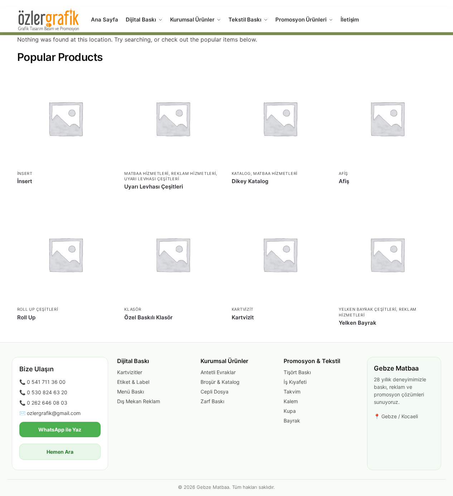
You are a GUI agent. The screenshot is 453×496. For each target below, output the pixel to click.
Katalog (241, 173)
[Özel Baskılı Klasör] (172, 254)
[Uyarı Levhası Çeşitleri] (172, 118)
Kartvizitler (129, 372)
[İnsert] (65, 118)
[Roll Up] (65, 254)
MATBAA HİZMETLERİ (146, 173)
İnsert (25, 173)
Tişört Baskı (297, 372)
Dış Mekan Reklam (138, 401)
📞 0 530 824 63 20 (43, 392)
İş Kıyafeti (295, 382)
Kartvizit (243, 309)
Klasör (132, 309)
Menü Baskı (130, 391)
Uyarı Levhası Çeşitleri (151, 178)
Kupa (290, 411)
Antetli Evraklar (218, 372)
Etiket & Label (133, 382)
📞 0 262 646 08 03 (43, 403)
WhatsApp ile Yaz (59, 429)
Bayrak (292, 421)
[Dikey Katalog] (280, 118)
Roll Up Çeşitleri (37, 309)
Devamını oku (65, 193)
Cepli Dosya (214, 391)
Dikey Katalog (250, 181)
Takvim (292, 391)
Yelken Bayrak (357, 322)
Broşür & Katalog (220, 382)
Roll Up (26, 317)
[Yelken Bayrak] (387, 254)
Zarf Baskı (212, 401)
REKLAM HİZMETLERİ (193, 173)
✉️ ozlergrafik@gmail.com (50, 413)
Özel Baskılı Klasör (148, 317)
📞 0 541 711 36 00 (42, 382)
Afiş (343, 173)
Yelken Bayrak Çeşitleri (367, 309)
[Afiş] (387, 118)
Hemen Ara (60, 452)
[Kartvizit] (280, 254)
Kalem (291, 401)
